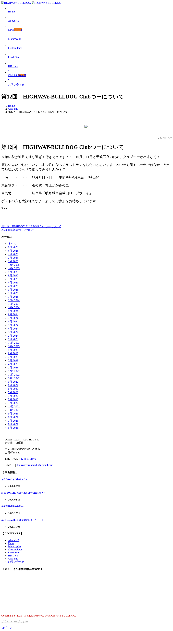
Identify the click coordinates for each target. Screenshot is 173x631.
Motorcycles (14, 546)
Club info (13, 108)
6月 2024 (13, 321)
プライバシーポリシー (14, 621)
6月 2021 (13, 424)
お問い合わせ (16, 561)
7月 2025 (13, 279)
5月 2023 (13, 360)
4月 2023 (13, 364)
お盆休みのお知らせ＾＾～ (14, 479)
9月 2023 (13, 349)
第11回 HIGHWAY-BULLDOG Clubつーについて (31, 226)
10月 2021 (14, 410)
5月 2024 (13, 325)
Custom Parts (15, 549)
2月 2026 (13, 257)
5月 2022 (13, 392)
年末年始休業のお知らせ (13, 506)
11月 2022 (14, 374)
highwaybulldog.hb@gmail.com (35, 465)
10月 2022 (14, 378)
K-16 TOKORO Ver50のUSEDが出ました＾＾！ (24, 493)
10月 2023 (14, 346)
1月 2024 (13, 339)
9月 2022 (13, 381)
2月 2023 (13, 367)
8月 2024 (13, 314)
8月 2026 (13, 247)
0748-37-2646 (28, 458)
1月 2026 (13, 261)
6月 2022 (13, 388)
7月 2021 (13, 420)
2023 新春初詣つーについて (17, 229)
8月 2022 (13, 385)
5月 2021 (13, 427)
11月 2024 (14, 303)
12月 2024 (14, 300)
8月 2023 (13, 353)
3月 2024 (13, 332)
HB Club (13, 555)
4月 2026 (13, 254)
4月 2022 (13, 395)
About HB (13, 540)
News (11, 543)
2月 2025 (13, 293)
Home (11, 105)
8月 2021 (13, 417)
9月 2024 (13, 310)
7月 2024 (13, 318)
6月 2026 (13, 250)
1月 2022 (13, 402)
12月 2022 (14, 371)
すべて (12, 243)
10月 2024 (14, 307)
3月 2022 (13, 399)
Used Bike (13, 552)
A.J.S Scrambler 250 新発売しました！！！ (22, 520)
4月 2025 (13, 286)
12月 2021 (14, 406)
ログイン (6, 627)
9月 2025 (13, 271)
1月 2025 (13, 296)
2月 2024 (13, 335)
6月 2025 (13, 282)
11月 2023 (14, 342)
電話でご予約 (9, 609)
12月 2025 (14, 264)
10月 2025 (14, 268)
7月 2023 (13, 356)
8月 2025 (13, 275)
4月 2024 (13, 328)
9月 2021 (13, 413)
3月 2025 (13, 289)
